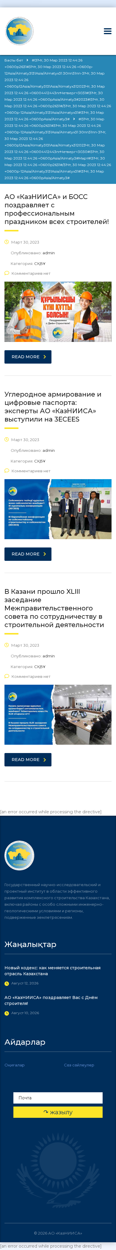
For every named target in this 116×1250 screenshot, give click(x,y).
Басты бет (13, 60)
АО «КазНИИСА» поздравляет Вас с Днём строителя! (51, 1000)
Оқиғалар (14, 1065)
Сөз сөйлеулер (79, 1065)
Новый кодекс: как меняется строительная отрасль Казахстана (52, 970)
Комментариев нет (31, 273)
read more (26, 356)
